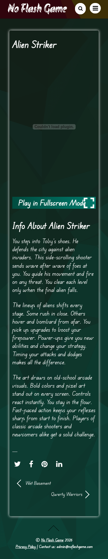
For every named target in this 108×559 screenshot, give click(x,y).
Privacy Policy (26, 546)
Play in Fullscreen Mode (52, 203)
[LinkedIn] (60, 464)
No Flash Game (52, 539)
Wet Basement (38, 483)
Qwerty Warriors (49, 494)
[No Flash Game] (38, 12)
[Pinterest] (46, 464)
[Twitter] (19, 464)
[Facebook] (32, 464)
